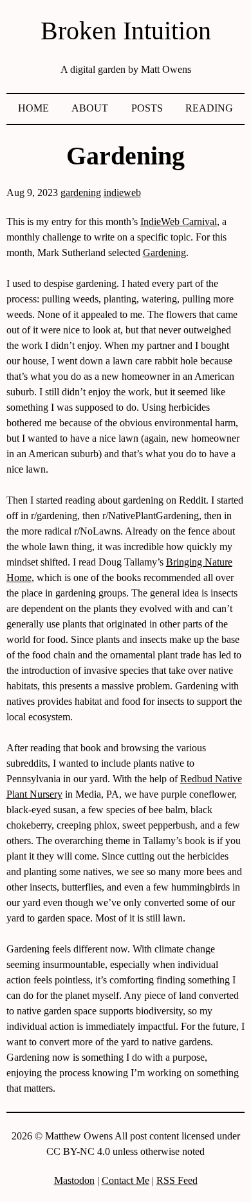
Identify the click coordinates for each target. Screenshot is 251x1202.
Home (33, 108)
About (89, 108)
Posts (147, 108)
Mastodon (74, 1180)
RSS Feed (177, 1180)
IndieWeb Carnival (178, 221)
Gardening (164, 252)
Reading (209, 108)
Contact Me (125, 1180)
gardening (80, 192)
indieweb (122, 192)
